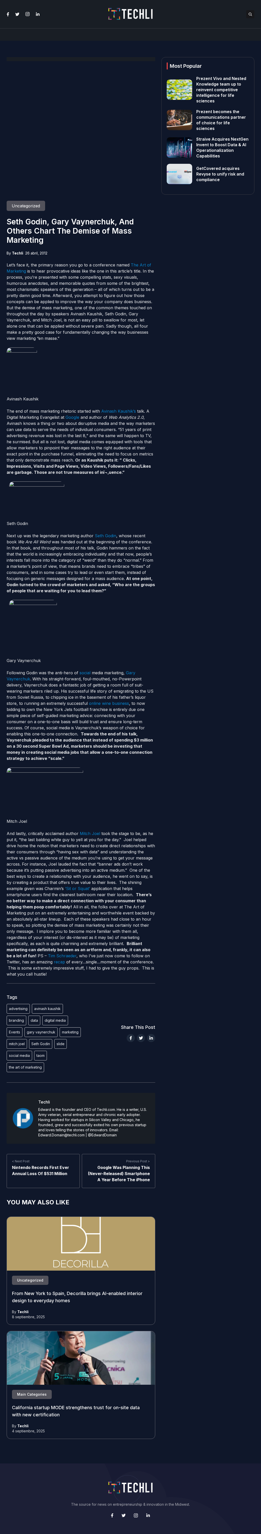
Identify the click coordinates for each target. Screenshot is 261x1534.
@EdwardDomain (102, 1135)
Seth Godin (105, 535)
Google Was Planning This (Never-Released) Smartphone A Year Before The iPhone (119, 1173)
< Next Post (21, 1161)
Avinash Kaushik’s (118, 411)
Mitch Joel (90, 833)
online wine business (109, 703)
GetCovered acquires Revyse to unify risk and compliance (220, 174)
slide (60, 1044)
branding (16, 1020)
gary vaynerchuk (41, 1032)
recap (59, 961)
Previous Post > (138, 1161)
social (85, 672)
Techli (17, 253)
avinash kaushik (47, 1008)
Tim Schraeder (62, 955)
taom (40, 1055)
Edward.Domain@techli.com (61, 1135)
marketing (70, 1032)
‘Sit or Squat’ (78, 888)
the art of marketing (25, 1067)
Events (14, 1032)
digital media (55, 1020)
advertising (18, 1008)
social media (19, 1055)
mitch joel (17, 1044)
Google (72, 417)
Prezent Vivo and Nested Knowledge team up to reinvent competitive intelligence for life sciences (221, 89)
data (34, 1020)
